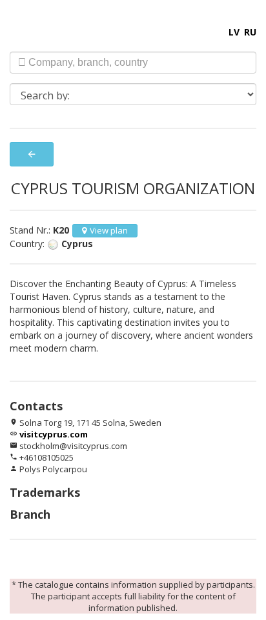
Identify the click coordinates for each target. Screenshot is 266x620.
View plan (109, 230)
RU (250, 32)
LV (234, 32)
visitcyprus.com (53, 434)
